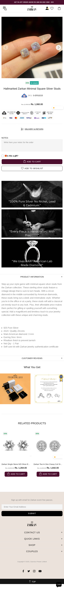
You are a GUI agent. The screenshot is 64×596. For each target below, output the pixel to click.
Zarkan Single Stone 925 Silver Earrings (16, 464)
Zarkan (32, 8)
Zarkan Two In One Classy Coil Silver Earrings (48, 464)
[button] (54, 107)
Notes (4, 138)
